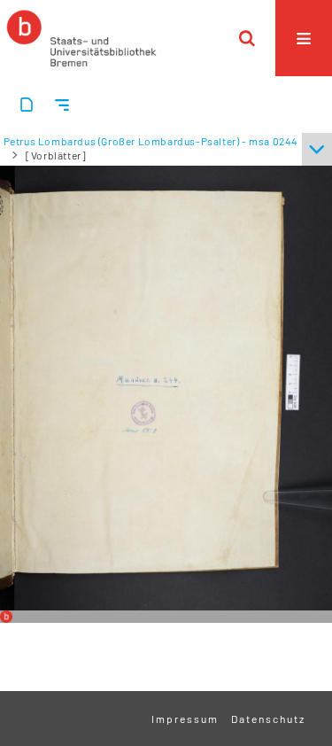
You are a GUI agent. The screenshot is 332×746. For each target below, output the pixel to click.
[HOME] (81, 38)
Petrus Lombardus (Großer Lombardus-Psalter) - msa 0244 (151, 141)
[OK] (247, 38)
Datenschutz (268, 718)
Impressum (185, 718)
